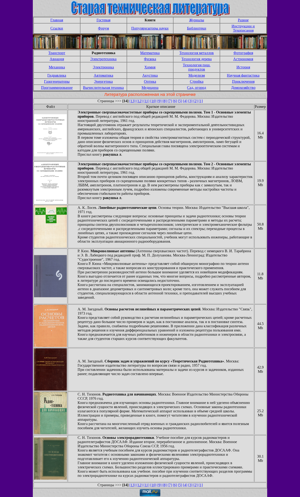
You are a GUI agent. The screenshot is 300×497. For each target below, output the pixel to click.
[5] (180, 101)
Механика (57, 67)
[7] (170, 101)
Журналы (196, 20)
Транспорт (56, 53)
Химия (149, 67)
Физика (150, 59)
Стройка (196, 81)
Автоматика (103, 75)
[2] (195, 101)
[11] (146, 101)
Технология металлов (196, 53)
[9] (159, 101)
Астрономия (243, 59)
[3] (190, 101)
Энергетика (103, 81)
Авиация (57, 59)
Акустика (150, 75)
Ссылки (56, 28)
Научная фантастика (243, 75)
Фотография (243, 53)
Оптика (150, 81)
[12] (139, 101)
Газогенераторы (57, 81)
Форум (103, 28)
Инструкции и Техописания (243, 28)
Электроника (103, 67)
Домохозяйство (243, 88)
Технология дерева (196, 59)
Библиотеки (196, 28)
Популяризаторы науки (150, 28)
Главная (56, 20)
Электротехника (103, 59)
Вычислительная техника (103, 88)
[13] (132, 101)
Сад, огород (196, 88)
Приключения (243, 81)
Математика (150, 53)
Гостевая (103, 20)
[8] (164, 101)
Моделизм (196, 75)
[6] (175, 101)
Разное (243, 20)
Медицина (150, 88)
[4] (185, 101)
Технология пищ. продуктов (196, 67)
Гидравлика (56, 75)
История (243, 67)
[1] (201, 101)
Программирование (57, 88)
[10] (153, 101)
